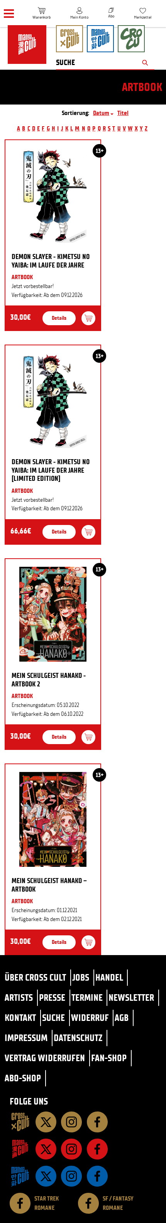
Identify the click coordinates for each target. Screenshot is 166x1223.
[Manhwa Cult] (20, 1176)
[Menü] (9, 14)
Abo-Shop (23, 1078)
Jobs (80, 977)
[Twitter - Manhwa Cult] (46, 1176)
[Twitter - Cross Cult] (46, 1122)
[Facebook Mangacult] (97, 1149)
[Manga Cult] (20, 1149)
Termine (87, 997)
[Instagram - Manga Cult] (71, 1149)
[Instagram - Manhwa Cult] (71, 1176)
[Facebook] (97, 1122)
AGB (122, 1017)
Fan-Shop (109, 1057)
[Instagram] (71, 1122)
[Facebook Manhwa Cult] (97, 1176)
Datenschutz (78, 1037)
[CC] (20, 1122)
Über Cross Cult (35, 977)
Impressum (26, 1037)
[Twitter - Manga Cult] (46, 1149)
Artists (19, 997)
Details (59, 318)
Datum (101, 113)
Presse (52, 997)
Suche (53, 1017)
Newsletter (131, 997)
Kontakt (20, 1017)
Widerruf (90, 1017)
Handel (109, 977)
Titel (123, 113)
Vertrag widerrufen (45, 1057)
